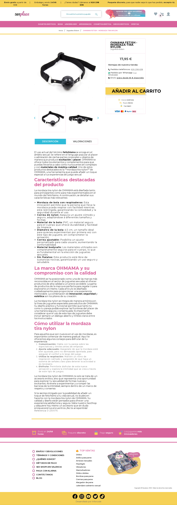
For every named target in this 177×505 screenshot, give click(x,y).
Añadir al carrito (126, 91)
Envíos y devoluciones (49, 451)
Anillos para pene (84, 458)
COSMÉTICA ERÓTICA (102, 24)
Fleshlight (80, 464)
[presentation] (35, 118)
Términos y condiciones (50, 455)
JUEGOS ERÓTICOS (121, 24)
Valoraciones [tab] (82, 141)
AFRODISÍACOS (85, 24)
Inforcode (96, 501)
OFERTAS (135, 24)
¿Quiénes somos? (46, 459)
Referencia (40, 410)
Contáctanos (44, 474)
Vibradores (81, 467)
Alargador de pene (84, 482)
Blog (39, 478)
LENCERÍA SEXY (71, 24)
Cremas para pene (84, 479)
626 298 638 (137, 69)
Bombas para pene (84, 476)
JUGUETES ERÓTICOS (47, 24)
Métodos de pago (46, 463)
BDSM (60, 24)
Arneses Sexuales (84, 461)
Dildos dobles (82, 473)
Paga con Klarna (46, 471)
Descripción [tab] (50, 141)
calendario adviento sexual (88, 486)
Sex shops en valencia (49, 467)
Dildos (79, 455)
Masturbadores (83, 470)
